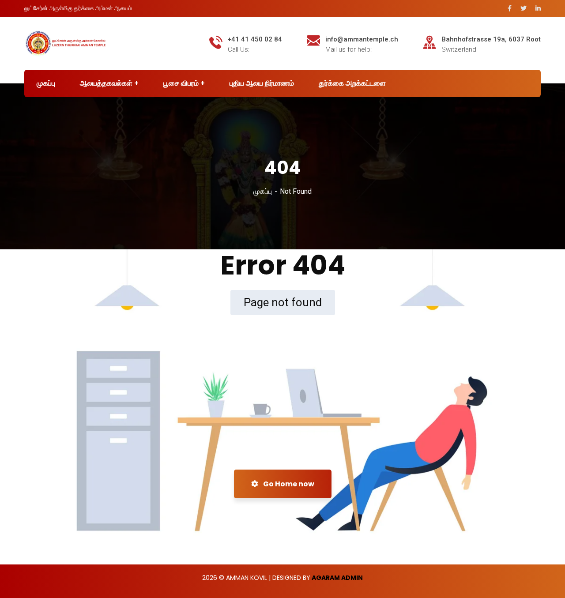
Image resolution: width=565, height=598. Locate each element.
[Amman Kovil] (65, 42)
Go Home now (288, 484)
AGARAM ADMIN (337, 577)
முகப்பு (262, 191)
